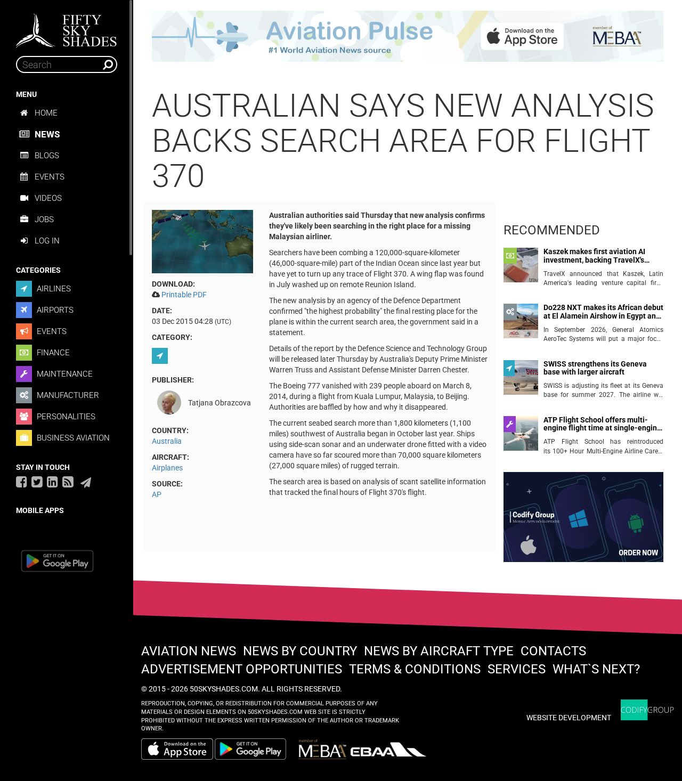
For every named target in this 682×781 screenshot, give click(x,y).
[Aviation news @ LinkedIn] (52, 481)
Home (46, 113)
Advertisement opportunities (241, 669)
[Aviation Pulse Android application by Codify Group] (256, 749)
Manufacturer (67, 395)
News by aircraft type (439, 651)
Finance (52, 352)
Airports (54, 310)
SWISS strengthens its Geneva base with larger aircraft (595, 368)
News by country (300, 651)
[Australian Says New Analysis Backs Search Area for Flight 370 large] (202, 241)
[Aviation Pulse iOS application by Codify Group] (177, 749)
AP (156, 494)
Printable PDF (184, 294)
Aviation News (188, 651)
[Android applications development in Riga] (583, 521)
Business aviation (72, 438)
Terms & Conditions (415, 669)
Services (517, 669)
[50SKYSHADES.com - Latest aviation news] (66, 27)
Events (49, 177)
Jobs (44, 219)
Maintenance (64, 374)
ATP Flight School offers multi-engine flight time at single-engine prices (602, 424)
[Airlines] (161, 356)
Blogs (47, 155)
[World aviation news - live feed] (68, 481)
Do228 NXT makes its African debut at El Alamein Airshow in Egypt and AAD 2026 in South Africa (603, 312)
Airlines (53, 289)
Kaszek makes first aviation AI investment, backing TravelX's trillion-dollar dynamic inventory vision (598, 256)
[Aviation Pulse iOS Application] (407, 35)
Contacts (553, 651)
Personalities (65, 416)
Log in (47, 241)
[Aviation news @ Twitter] (37, 481)
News (47, 134)
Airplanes (167, 467)
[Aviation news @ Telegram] (85, 482)
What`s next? (596, 669)
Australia (167, 441)
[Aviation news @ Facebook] (21, 481)
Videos (48, 198)
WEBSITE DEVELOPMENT (568, 717)
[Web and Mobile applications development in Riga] (647, 709)
